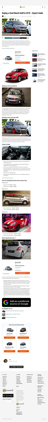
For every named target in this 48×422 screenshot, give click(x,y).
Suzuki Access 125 (41, 381)
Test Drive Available (29, 16)
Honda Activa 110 (40, 377)
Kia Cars (4, 386)
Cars (21, 16)
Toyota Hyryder (29, 380)
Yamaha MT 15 (40, 401)
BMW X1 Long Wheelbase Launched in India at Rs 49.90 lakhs (41, 54)
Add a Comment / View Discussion (16, 366)
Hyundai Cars (5, 376)
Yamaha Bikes (18, 382)
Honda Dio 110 (40, 380)
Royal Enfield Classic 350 (41, 398)
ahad (5, 16)
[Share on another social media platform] (28, 38)
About (17, 410)
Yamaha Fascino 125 (41, 383)
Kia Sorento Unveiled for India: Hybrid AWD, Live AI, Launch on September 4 (42, 64)
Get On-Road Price (18, 267)
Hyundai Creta (29, 376)
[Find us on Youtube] (44, 419)
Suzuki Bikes (18, 380)
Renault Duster (29, 382)
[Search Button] (42, 7)
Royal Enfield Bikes (19, 383)
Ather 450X (39, 390)
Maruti (25, 42)
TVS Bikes (18, 379)
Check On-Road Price (9, 337)
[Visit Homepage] (22, 7)
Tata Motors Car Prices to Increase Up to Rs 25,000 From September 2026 (42, 59)
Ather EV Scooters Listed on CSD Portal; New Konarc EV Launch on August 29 (41, 80)
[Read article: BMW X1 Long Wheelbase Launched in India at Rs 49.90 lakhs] (34, 55)
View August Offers (22, 62)
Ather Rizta (39, 391)
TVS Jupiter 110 (40, 379)
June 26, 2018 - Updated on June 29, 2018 (13, 16)
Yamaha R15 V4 (40, 399)
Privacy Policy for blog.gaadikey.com (19, 414)
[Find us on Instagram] (45, 419)
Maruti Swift (29, 379)
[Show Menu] (2, 7)
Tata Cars (4, 379)
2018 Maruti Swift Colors (10, 48)
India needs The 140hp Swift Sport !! (11, 317)
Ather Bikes (18, 376)
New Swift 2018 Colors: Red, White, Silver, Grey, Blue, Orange (15, 310)
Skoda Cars (4, 384)
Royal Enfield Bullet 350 (41, 402)
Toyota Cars (5, 380)
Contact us (18, 409)
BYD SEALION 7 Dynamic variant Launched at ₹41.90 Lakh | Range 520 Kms (41, 69)
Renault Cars (5, 383)
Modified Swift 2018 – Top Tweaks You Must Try (13, 314)
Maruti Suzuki (24, 16)
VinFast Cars (5, 382)
